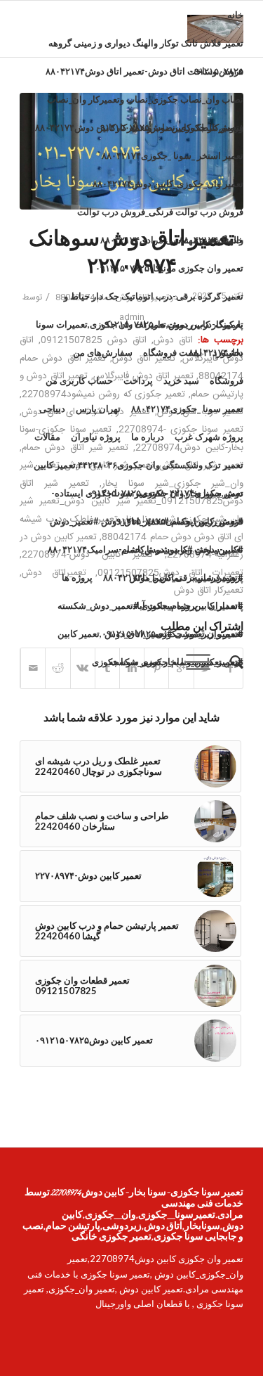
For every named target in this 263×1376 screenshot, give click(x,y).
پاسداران (225, 605)
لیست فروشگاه (172, 352)
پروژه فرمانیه (218, 577)
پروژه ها (77, 577)
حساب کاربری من (79, 380)
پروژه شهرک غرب (209, 436)
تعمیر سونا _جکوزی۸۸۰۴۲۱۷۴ (187, 408)
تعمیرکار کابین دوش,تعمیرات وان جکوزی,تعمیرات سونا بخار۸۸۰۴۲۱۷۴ (139, 328)
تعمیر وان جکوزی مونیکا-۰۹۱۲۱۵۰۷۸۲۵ (169, 268)
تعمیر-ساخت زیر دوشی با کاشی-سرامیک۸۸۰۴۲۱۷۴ (145, 549)
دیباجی (52, 408)
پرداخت (138, 380)
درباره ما (147, 436)
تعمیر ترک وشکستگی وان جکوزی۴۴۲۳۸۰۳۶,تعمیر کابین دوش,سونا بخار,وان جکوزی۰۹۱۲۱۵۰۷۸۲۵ (138, 469)
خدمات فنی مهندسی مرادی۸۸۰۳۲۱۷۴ (171, 239)
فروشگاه (226, 380)
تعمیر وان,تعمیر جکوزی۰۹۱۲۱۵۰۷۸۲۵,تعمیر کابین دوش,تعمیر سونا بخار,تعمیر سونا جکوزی (150, 638)
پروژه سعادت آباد (165, 605)
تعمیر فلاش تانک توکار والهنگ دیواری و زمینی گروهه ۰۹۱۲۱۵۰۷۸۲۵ (145, 47)
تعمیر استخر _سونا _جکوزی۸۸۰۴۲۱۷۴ (172, 155)
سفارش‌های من (103, 352)
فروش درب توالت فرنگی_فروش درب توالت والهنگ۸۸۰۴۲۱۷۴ (160, 216)
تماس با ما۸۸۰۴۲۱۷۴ (142, 577)
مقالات (47, 436)
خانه (235, 14)
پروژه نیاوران (96, 436)
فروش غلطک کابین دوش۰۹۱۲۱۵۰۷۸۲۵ (169, 127)
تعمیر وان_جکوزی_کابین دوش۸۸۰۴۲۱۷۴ (168, 183)
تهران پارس (98, 408)
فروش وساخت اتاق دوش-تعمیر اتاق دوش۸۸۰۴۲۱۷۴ (144, 71)
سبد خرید (181, 380)
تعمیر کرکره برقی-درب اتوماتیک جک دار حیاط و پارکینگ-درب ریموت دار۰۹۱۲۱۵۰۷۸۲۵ (153, 300)
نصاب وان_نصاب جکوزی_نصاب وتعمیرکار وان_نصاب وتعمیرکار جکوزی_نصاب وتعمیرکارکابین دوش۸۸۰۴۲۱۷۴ (139, 103)
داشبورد (228, 352)
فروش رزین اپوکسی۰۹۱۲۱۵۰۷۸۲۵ (177, 521)
